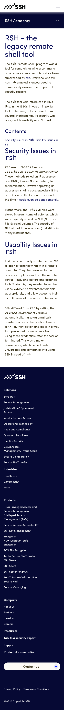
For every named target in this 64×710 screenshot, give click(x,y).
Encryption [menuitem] (10, 536)
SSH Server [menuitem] (10, 560)
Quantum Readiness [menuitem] (16, 435)
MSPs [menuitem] (7, 487)
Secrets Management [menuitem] (17, 402)
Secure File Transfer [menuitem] (15, 462)
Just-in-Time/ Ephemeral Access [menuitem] (19, 410)
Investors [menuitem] (9, 618)
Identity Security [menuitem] (13, 441)
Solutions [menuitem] (10, 390)
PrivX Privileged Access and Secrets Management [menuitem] (20, 509)
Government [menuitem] (11, 481)
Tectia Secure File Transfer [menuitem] (19, 556)
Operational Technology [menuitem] (18, 423)
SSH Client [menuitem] (10, 566)
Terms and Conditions (36, 689)
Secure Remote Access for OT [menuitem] (21, 525)
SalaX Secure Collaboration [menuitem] (20, 577)
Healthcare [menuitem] (10, 476)
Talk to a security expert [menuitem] (19, 638)
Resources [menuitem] (10, 631)
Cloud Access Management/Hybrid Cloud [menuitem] (20, 448)
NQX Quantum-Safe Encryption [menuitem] (16, 542)
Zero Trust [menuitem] (9, 396)
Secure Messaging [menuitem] (15, 587)
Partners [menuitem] (9, 612)
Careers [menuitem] (8, 624)
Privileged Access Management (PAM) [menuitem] (16, 517)
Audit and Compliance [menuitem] (17, 429)
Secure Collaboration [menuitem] (16, 456)
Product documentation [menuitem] (19, 652)
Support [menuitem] (9, 645)
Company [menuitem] (10, 600)
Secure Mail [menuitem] (11, 581)
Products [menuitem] (10, 500)
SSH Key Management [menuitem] (17, 530)
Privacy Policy (12, 689)
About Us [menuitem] (9, 606)
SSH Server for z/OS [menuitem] (16, 571)
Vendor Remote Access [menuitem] (17, 418)
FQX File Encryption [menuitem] (15, 550)
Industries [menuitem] (10, 469)
